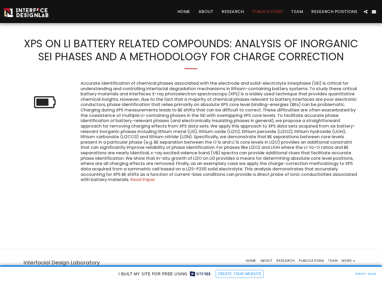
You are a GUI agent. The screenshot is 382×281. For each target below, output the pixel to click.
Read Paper (142, 180)
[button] (366, 12)
